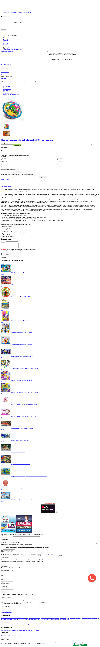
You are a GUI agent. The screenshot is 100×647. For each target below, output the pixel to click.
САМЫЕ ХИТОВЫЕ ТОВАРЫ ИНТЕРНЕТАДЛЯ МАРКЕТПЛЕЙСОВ (11, 50)
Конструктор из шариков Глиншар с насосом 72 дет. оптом (24, 392)
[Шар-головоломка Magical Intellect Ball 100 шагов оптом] (12, 121)
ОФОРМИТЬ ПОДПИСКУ (6, 597)
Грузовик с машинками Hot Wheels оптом (20, 464)
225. (2, 322)
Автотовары (96, 618)
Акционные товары (5, 619)
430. (2, 381)
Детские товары (85, 618)
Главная (5, 37)
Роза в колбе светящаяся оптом (18, 452)
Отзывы (5, 42)
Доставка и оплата (5, 630)
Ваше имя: (3, 242)
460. (2, 369)
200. (2, 417)
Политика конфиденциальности (29, 624)
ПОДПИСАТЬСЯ (43, 177)
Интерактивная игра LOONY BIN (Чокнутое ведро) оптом (24, 368)
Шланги (43, 619)
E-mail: (2, 580)
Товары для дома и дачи (50, 619)
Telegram (18, 635)
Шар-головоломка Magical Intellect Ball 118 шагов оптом (24, 296)
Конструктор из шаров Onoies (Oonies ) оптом (21, 380)
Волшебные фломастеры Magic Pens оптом (21, 320)
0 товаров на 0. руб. (5, 47)
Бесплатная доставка (14, 630)
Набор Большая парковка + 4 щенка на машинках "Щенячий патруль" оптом (29, 476)
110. (2, 405)
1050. (2, 274)
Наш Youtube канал (19, 12)
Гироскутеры (18, 619)
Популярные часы (7, 93)
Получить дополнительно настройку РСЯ (51, 556)
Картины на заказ (7, 89)
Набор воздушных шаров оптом (18, 284)
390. (2, 298)
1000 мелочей (6, 90)
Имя (2, 550)
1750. (2, 477)
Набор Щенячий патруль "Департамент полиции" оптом (24, 272)
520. (2, 393)
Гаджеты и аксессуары (8, 91)
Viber (10, 635)
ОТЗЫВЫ (9, 187)
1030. (2, 310)
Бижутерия (12, 619)
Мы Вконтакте (4, 12)
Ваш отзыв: (3, 248)
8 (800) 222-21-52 (4, 74)
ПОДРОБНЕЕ (4, 187)
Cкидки (91, 618)
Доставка (5, 39)
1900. (2, 429)
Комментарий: (4, 586)
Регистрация (6, 67)
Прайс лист (3, 78)
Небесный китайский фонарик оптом (19, 488)
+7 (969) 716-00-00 (5, 72)
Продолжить (3, 257)
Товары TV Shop (77, 618)
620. (2, 453)
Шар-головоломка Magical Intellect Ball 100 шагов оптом (27, 140)
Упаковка (38, 619)
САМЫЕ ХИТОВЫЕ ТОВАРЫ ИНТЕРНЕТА (11, 603)
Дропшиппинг (27, 630)
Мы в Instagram (11, 12)
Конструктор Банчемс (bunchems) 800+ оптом (21, 332)
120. (2, 346)
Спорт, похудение (32, 619)
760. (2, 357)
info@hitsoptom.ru (5, 635)
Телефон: (3, 578)
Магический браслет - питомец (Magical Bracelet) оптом (24, 404)
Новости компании (16, 624)
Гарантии (5, 40)
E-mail (2, 553)
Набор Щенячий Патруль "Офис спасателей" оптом (23, 500)
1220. (2, 441)
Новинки (5, 87)
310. (2, 286)
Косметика (58, 619)
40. (2, 489)
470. (2, 465)
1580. (2, 501)
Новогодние (24, 619)
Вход (2, 67)
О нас (2, 624)
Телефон (2, 551)
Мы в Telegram (27, 12)
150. (2, 334)
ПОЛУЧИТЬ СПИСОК (6, 64)
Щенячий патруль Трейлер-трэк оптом (20, 440)
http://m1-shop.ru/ (49, 554)
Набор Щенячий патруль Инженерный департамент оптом (24, 308)
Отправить (3, 592)
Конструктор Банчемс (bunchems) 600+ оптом (21, 344)
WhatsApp (14, 635)
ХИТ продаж (66, 618)
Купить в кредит (65, 619)
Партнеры (5, 44)
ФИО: (2, 575)
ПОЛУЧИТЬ (19, 172)
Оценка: (2, 250)
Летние (71, 618)
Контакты (5, 43)
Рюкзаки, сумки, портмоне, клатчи (11, 94)
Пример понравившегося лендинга (9, 554)
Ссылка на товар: (5, 583)
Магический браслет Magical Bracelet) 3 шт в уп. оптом (24, 416)
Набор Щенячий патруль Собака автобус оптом (22, 428)
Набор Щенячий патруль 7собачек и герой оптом (22, 356)
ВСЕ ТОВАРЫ (6, 86)
